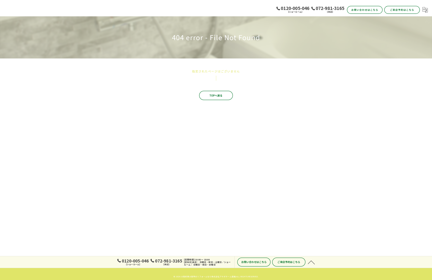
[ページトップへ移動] (311, 262)
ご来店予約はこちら (402, 9)
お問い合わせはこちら (364, 9)
